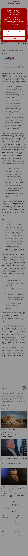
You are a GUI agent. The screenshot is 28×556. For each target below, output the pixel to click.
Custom (14, 38)
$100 (20, 35)
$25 (20, 31)
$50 (8, 35)
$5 (8, 31)
